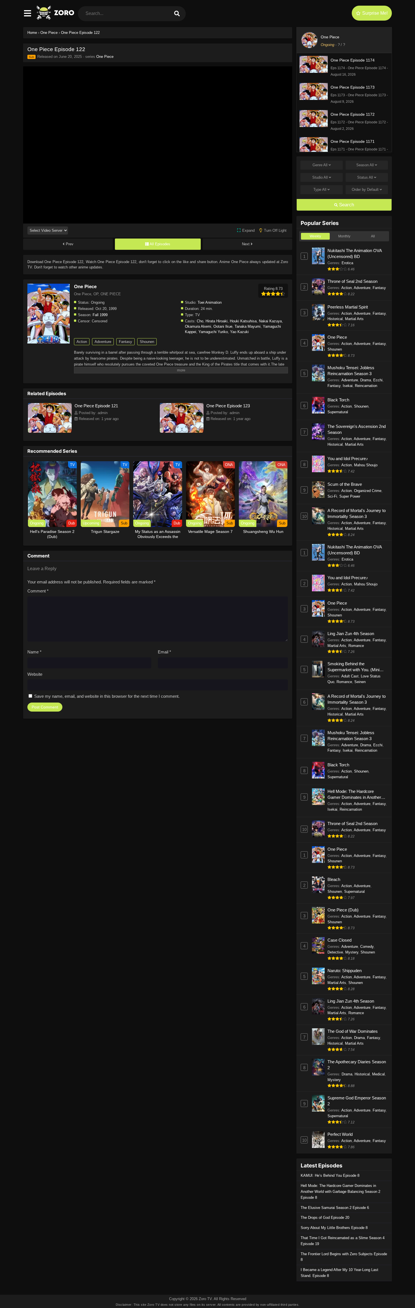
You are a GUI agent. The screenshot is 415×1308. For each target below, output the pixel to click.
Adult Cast (350, 676)
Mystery (351, 952)
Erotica (347, 263)
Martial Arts (354, 319)
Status (365, 177)
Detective (335, 952)
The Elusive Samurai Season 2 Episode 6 (335, 1208)
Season (365, 165)
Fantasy (125, 342)
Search (346, 204)
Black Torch (338, 399)
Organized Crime (367, 491)
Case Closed (339, 940)
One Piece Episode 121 (96, 405)
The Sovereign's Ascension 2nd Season (356, 429)
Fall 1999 (100, 315)
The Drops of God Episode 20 (325, 1217)
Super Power (349, 496)
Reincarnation (366, 386)
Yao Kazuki (239, 332)
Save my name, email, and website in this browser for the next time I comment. (107, 696)
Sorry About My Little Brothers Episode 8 (334, 1228)
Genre (320, 165)
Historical (335, 319)
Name (34, 651)
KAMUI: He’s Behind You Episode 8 (330, 1175)
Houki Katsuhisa (243, 321)
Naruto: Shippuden (344, 970)
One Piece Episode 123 (228, 405)
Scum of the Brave (344, 484)
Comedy (367, 946)
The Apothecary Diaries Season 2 (356, 1064)
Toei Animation (210, 302)
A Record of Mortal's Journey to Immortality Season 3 (356, 513)
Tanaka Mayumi (248, 326)
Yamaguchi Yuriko (213, 332)
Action (82, 342)
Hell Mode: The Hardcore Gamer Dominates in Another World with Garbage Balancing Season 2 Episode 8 (340, 1192)
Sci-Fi (332, 496)
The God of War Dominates (352, 1031)
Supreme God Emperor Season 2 (356, 1100)
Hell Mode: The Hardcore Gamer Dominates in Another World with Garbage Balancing (355, 794)
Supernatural (337, 412)
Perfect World (340, 1134)
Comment (38, 591)
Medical (378, 1074)
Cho (200, 321)
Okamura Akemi (198, 326)
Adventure (103, 342)
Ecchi (378, 380)
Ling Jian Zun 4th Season (350, 633)
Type (319, 189)
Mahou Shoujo (365, 465)
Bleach (333, 879)
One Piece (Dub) (343, 909)
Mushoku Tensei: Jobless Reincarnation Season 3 (350, 370)
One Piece (104, 56)
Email (164, 651)
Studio (320, 177)
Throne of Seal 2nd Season (352, 281)
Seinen (360, 682)
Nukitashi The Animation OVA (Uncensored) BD (354, 253)
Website (34, 674)
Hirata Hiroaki (217, 321)
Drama (365, 380)
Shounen (147, 342)
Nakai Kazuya (270, 321)
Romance (356, 646)
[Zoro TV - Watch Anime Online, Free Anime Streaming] (56, 18)
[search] (177, 13)
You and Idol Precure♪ (347, 458)
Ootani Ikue (222, 326)
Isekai (348, 386)
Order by (365, 189)
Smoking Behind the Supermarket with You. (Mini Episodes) (353, 667)
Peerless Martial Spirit (347, 307)
